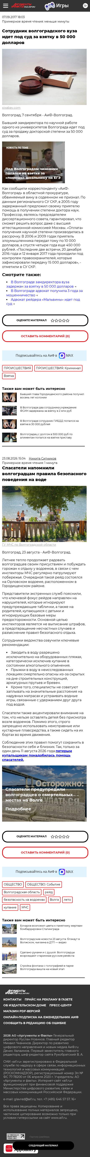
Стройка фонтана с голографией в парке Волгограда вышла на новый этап (46, 967)
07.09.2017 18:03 (13, 17)
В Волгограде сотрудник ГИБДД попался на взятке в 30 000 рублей (49, 422)
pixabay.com (11, 108)
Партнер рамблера (39, 1137)
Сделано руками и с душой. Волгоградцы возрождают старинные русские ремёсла (47, 954)
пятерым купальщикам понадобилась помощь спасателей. (37, 755)
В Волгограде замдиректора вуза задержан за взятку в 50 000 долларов (40, 284)
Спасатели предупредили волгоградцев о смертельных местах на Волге (39, 795)
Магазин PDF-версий (21, 1011)
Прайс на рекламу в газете (48, 999)
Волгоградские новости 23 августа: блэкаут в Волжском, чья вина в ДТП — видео (50, 940)
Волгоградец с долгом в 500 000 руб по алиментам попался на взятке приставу (46, 436)
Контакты (12, 999)
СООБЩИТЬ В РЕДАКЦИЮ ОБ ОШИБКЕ (34, 1023)
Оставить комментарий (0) (45, 336)
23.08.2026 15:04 (14, 458)
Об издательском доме (24, 1005)
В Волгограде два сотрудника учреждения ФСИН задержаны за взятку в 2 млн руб (48, 409)
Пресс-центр (60, 1005)
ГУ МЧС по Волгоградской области (29, 545)
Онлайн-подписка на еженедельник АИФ (40, 1017)
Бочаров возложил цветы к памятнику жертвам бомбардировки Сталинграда (51, 927)
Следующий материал (43, 1145)
